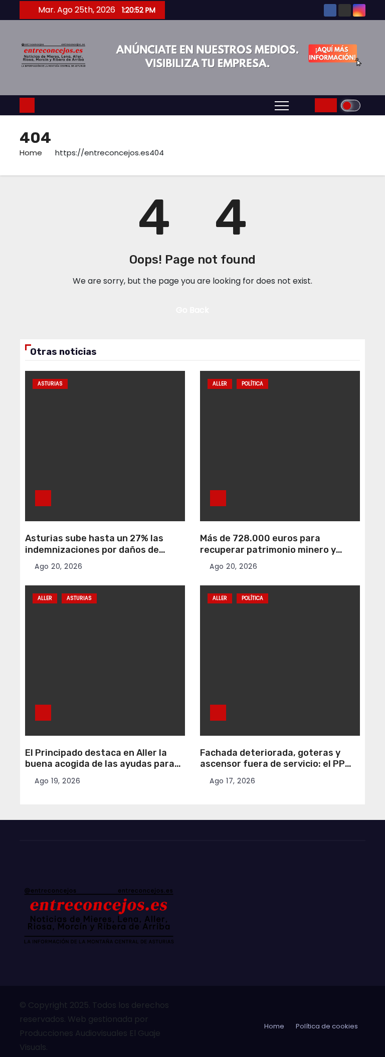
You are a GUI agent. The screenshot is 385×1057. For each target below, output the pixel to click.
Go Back (192, 310)
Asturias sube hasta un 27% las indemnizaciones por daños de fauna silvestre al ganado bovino (97, 549)
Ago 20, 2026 (58, 566)
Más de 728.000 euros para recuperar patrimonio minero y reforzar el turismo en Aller (268, 549)
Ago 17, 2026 (232, 781)
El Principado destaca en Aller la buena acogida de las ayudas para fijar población (99, 764)
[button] (304, 105)
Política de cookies (327, 1026)
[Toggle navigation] (282, 105)
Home (31, 152)
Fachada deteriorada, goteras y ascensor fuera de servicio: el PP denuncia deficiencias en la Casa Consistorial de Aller (272, 769)
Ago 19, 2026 (57, 781)
